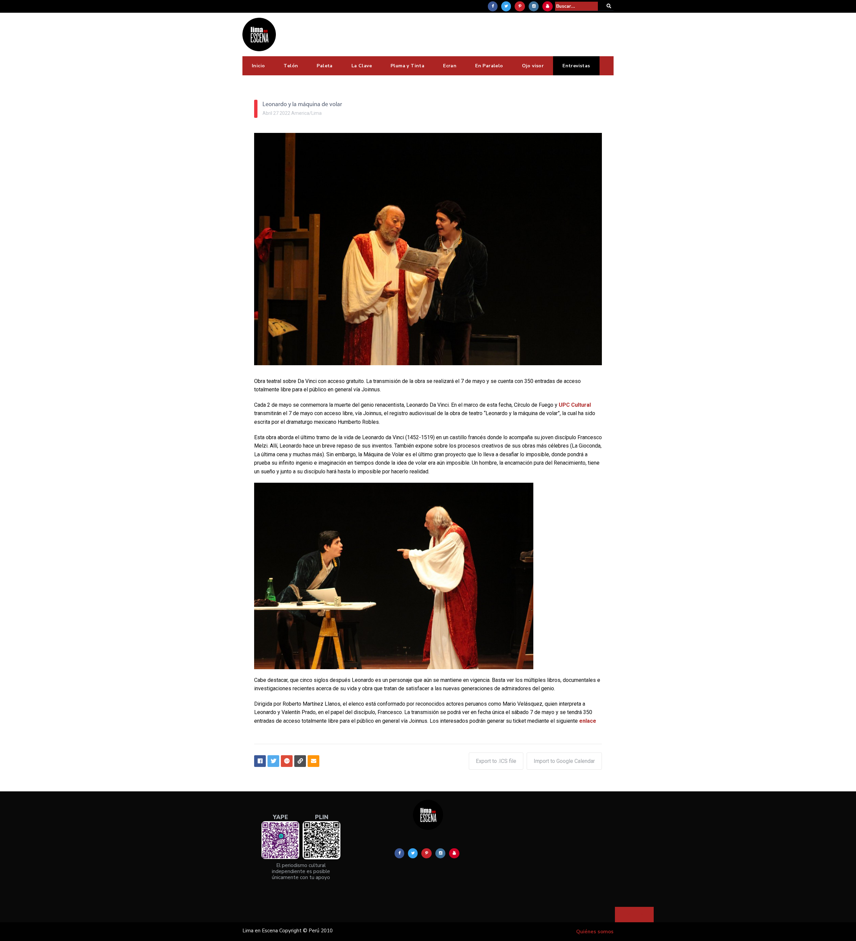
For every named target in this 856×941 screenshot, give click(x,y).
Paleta (324, 66)
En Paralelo (489, 66)
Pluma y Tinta (407, 66)
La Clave (361, 66)
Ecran (449, 66)
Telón (291, 66)
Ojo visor (533, 66)
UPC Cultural (575, 405)
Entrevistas (576, 66)
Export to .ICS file (496, 761)
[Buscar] (609, 6)
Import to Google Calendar (564, 761)
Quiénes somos (595, 931)
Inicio (258, 66)
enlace (587, 721)
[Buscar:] (576, 6)
